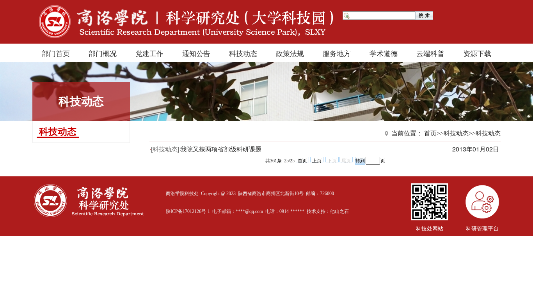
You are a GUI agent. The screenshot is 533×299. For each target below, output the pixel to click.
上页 (317, 160)
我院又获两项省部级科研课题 (220, 148)
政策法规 (290, 53)
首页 (302, 160)
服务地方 (337, 53)
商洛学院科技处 (182, 193)
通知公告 (196, 53)
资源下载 (477, 53)
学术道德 (384, 53)
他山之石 (339, 211)
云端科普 (430, 53)
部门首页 (56, 53)
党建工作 (149, 53)
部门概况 (103, 53)
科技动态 (243, 53)
